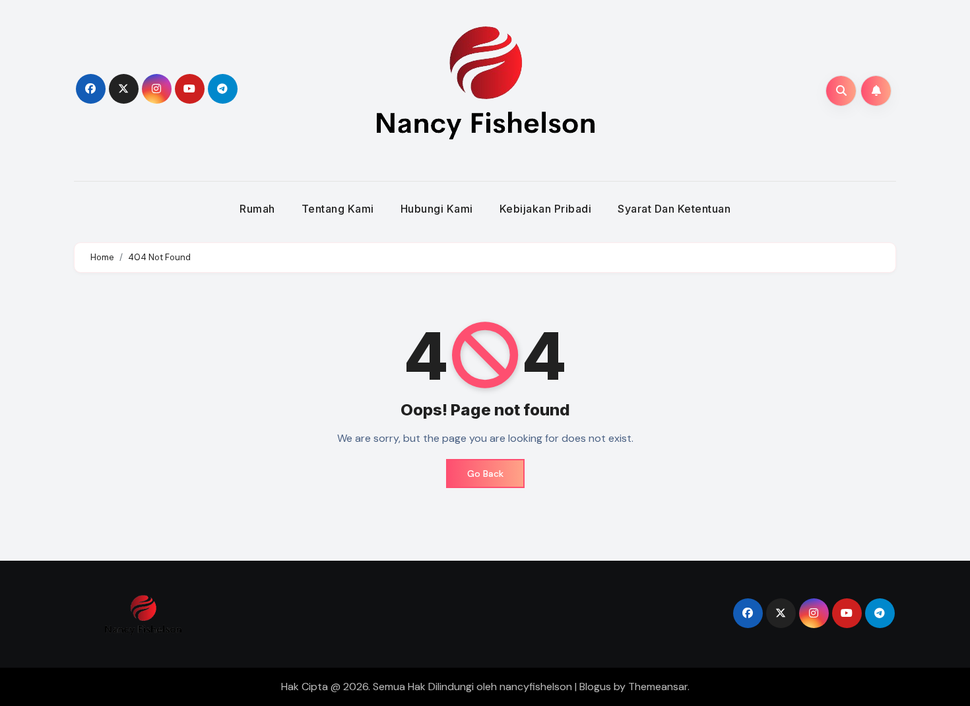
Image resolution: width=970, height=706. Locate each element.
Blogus (595, 686)
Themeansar (658, 686)
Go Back (485, 473)
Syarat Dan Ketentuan (674, 208)
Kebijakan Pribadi (546, 208)
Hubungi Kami (437, 208)
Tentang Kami (338, 208)
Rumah (257, 208)
